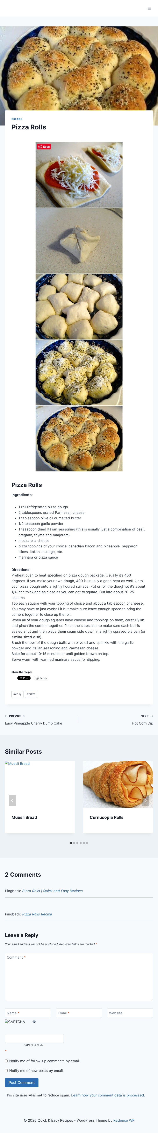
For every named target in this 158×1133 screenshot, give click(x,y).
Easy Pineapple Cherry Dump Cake (33, 719)
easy (17, 694)
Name (13, 1013)
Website (115, 1013)
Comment (16, 957)
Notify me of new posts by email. (36, 1071)
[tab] (71, 843)
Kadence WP (124, 1120)
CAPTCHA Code (33, 1045)
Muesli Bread (24, 817)
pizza (31, 694)
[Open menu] (149, 8)
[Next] (145, 800)
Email (64, 1013)
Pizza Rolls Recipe (37, 914)
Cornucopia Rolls (106, 817)
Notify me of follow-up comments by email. (45, 1061)
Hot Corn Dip (142, 719)
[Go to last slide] (12, 800)
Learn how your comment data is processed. (108, 1095)
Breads (17, 119)
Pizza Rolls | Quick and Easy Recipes (52, 891)
